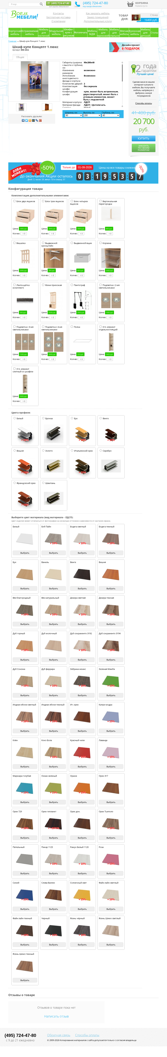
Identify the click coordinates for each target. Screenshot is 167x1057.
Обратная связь (58, 1035)
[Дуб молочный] (53, 646)
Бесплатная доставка (58, 17)
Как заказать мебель (98, 13)
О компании (58, 21)
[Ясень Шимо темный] (25, 966)
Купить (143, 138)
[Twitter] (26, 120)
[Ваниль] (53, 575)
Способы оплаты (143, 103)
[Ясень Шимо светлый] (111, 931)
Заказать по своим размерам (143, 147)
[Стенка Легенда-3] (136, 20)
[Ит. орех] (82, 717)
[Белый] (25, 539)
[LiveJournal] (37, 120)
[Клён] (25, 753)
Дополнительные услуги (98, 21)
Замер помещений (97, 17)
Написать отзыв (56, 1016)
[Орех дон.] (82, 824)
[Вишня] (111, 575)
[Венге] (82, 575)
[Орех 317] (111, 788)
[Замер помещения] (127, 51)
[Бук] (25, 575)
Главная (12, 41)
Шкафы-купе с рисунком (68, 32)
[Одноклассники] (30, 120)
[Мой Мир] (33, 120)
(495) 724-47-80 (60, 3)
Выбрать (24, 552)
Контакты (58, 13)
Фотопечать (80, 32)
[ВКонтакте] (23, 120)
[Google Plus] (40, 120)
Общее (20, 57)
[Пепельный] (25, 859)
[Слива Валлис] (53, 895)
